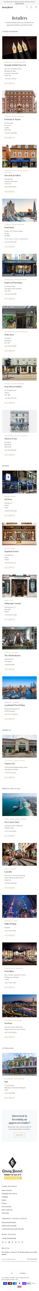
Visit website (9, 83)
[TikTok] (12, 1242)
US (12, 1273)
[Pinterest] (16, 1242)
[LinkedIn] (22, 1242)
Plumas (4, 1203)
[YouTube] (19, 1242)
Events (4, 1200)
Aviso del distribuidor (9, 1222)
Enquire (19, 1135)
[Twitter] (9, 1242)
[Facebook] (6, 1242)
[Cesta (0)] (31, 7)
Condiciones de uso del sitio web (13, 1229)
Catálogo (5, 1197)
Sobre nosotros (7, 1190)
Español (23, 1273)
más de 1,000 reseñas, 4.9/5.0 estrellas (24, 2)
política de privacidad (9, 1226)
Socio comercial (7, 1210)
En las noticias (6, 1206)
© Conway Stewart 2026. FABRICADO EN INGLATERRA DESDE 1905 (15, 1278)
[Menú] (36, 7)
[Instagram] (3, 1242)
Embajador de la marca (9, 1193)
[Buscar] (27, 7)
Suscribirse (32, 1259)
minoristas (5, 1213)
